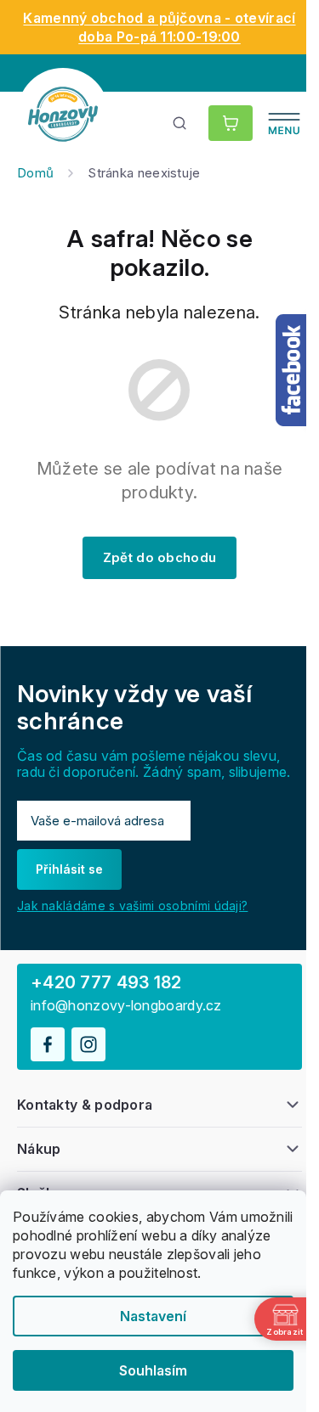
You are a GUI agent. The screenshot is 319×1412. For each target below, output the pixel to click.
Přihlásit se (69, 869)
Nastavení (153, 1316)
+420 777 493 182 (106, 982)
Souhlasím (153, 1370)
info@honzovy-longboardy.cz (126, 1006)
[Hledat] (180, 123)
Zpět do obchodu (160, 557)
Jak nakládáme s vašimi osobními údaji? (132, 905)
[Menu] (284, 123)
